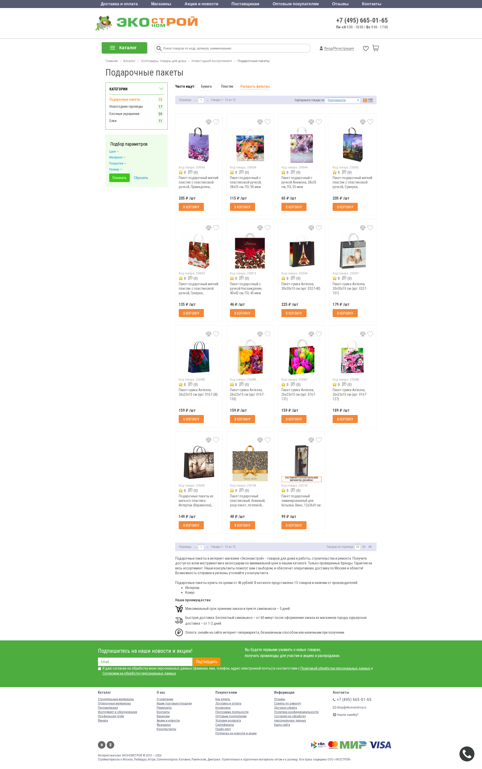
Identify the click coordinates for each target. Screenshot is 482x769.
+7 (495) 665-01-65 (362, 20)
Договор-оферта (285, 707)
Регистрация (343, 48)
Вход (328, 48)
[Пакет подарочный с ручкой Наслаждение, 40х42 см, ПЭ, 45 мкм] (250, 251)
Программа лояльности (232, 712)
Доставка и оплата (119, 4)
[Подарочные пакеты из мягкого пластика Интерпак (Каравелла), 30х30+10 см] (199, 463)
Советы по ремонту (287, 703)
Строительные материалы (116, 699)
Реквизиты (164, 707)
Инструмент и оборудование (117, 712)
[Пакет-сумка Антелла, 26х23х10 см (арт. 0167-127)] (353, 357)
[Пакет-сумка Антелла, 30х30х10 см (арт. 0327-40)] (301, 251)
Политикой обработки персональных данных (335, 668)
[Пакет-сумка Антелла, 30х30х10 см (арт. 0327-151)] (353, 251)
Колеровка (222, 707)
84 (370, 547)
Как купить (222, 699)
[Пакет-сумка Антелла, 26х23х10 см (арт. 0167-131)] (301, 357)
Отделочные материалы (114, 703)
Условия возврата (228, 720)
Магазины (161, 4)
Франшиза (164, 725)
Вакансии (163, 716)
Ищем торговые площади (174, 703)
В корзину (191, 207)
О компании (165, 699)
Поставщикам (245, 4)
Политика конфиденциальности (296, 712)
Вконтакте (101, 745)
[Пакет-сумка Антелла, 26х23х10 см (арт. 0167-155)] (250, 357)
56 (363, 547)
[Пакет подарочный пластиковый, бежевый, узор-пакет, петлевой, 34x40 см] (250, 463)
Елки (112, 121)
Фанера (103, 720)
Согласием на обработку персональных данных (139, 673)
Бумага (206, 86)
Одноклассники (110, 745)
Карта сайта (282, 725)
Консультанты (166, 729)
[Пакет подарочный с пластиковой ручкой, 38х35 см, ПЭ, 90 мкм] (250, 145)
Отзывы (340, 4)
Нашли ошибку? (347, 715)
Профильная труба (111, 716)
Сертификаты (224, 725)
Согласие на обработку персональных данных (290, 718)
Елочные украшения (124, 114)
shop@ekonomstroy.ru (351, 707)
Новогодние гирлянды (126, 106)
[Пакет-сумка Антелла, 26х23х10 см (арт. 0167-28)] (199, 357)
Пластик (227, 86)
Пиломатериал (108, 707)
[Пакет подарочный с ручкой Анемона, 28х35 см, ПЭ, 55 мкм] (301, 145)
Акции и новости (201, 4)
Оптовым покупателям (296, 4)
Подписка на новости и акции (236, 733)
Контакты (371, 4)
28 (357, 547)
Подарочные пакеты (124, 99)
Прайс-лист (223, 729)
